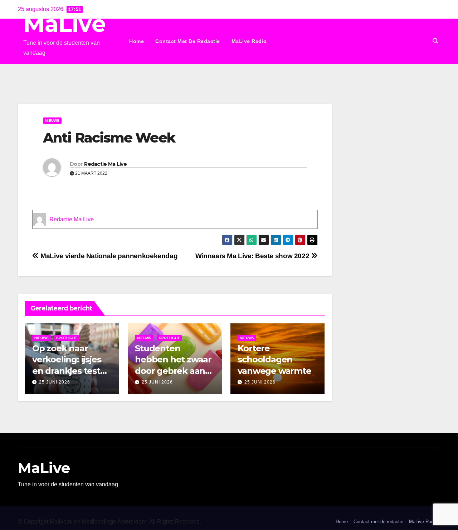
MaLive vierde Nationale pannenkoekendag (108, 256)
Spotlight (66, 338)
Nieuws (52, 120)
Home (136, 41)
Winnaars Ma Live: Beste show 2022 (253, 256)
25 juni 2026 (54, 382)
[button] (435, 41)
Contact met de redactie (187, 41)
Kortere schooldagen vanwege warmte (274, 359)
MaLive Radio (249, 41)
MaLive (64, 24)
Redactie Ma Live (105, 164)
